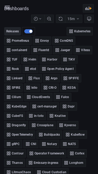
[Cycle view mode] (89, 19)
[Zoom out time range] (49, 19)
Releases (12, 31)
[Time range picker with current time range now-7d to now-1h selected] (37, 19)
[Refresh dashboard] (60, 19)
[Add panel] (88, 8)
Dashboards (16, 8)
